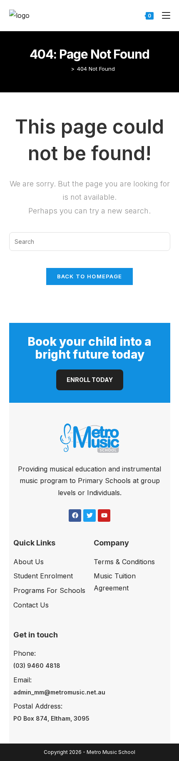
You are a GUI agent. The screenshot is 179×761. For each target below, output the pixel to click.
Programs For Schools (49, 590)
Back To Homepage (89, 276)
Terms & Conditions (124, 562)
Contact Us (31, 605)
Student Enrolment (43, 576)
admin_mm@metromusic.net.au (59, 692)
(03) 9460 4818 (36, 665)
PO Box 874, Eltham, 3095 (51, 718)
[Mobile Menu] (163, 15)
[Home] (67, 68)
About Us (28, 562)
